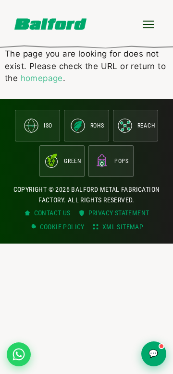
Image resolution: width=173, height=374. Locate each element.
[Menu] (148, 24)
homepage (42, 78)
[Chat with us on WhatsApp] (19, 354)
